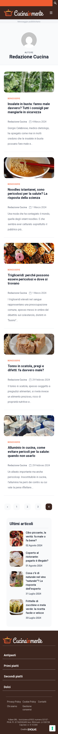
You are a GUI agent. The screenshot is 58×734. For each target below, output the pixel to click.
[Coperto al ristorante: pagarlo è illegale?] (16, 559)
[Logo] (24, 12)
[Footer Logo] (29, 641)
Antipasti (10, 655)
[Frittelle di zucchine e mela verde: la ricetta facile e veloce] (16, 609)
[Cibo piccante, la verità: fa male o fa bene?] (16, 539)
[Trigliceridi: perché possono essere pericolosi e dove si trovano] (29, 253)
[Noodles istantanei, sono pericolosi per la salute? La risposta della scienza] (29, 167)
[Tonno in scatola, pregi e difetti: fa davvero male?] (29, 344)
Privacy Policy (14, 701)
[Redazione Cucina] (29, 40)
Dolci (7, 687)
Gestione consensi (27, 708)
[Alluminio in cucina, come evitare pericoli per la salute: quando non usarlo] (29, 425)
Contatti (42, 701)
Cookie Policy (29, 701)
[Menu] (51, 13)
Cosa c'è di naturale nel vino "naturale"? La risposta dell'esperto (36, 580)
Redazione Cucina (17, 121)
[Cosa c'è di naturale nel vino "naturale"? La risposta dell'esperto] (16, 583)
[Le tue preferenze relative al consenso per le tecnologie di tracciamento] (52, 728)
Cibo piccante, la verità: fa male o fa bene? (36, 536)
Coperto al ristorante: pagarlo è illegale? (37, 556)
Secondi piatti (13, 676)
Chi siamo (12, 706)
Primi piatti (11, 665)
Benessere (14, 98)
